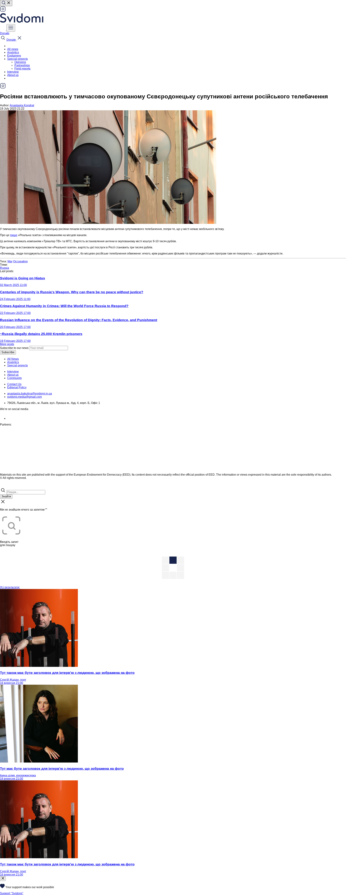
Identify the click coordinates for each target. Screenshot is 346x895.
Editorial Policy (16, 387)
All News (13, 358)
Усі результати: (10, 587)
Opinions (20, 62)
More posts (7, 344)
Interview (13, 71)
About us (13, 75)
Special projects (17, 365)
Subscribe (7, 352)
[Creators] (7, 485)
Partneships (22, 65)
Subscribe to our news (14, 347)
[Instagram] (3, 10)
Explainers (14, 55)
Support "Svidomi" (11, 893)
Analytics (13, 52)
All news (12, 49)
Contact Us (14, 384)
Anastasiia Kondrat (22, 105)
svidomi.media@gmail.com (24, 396)
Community (14, 378)
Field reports (22, 68)
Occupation (20, 261)
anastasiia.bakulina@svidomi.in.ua (29, 393)
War (9, 261)
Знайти (6, 496)
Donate (4, 33)
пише (13, 235)
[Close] (3, 878)
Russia (4, 267)
